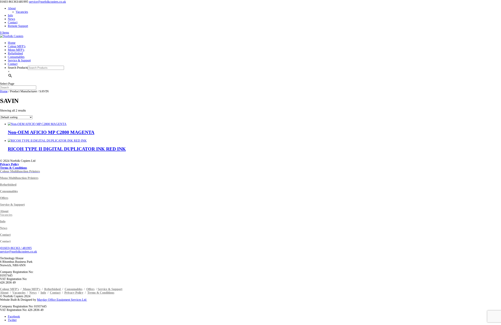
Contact (12, 22)
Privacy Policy (73, 292)
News (11, 19)
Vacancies (22, 12)
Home (11, 42)
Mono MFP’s (16, 49)
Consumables (16, 57)
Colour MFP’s (16, 46)
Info (10, 15)
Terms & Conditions (100, 292)
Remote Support (18, 26)
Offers (90, 289)
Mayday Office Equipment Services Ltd (62, 299)
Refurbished (15, 53)
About (12, 8)
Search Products (18, 67)
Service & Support (19, 60)
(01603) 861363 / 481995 (16, 248)
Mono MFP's (31, 289)
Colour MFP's (9, 289)
